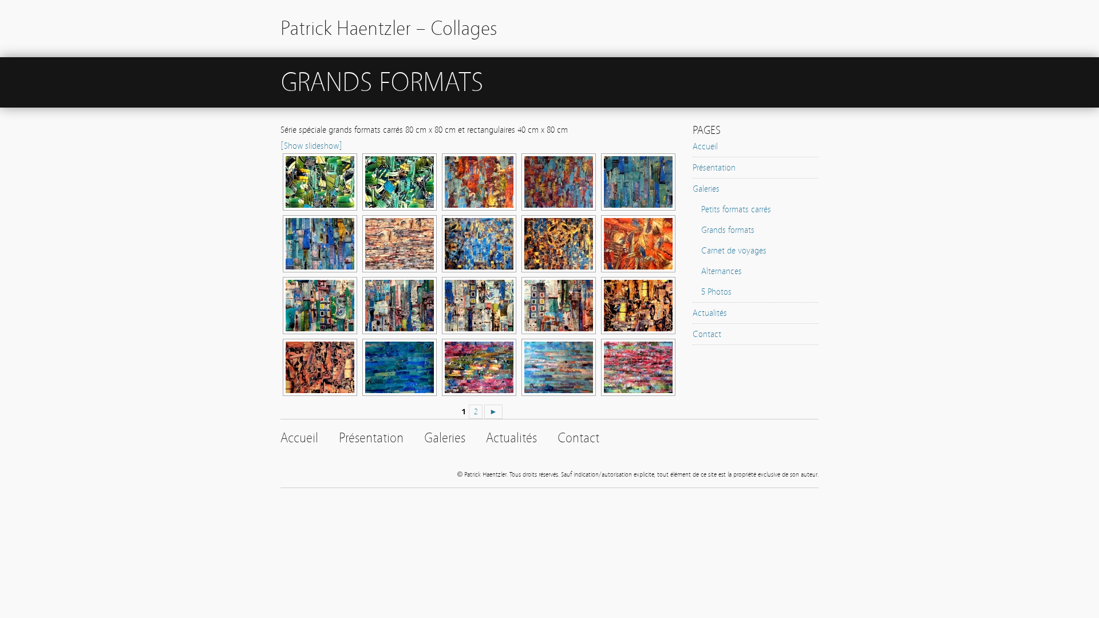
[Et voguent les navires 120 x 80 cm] (398, 243)
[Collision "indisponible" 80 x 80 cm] (478, 243)
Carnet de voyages (733, 250)
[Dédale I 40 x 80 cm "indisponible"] (637, 182)
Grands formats (727, 230)
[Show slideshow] (311, 146)
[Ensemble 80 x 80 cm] (637, 367)
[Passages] (557, 305)
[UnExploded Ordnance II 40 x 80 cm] (478, 182)
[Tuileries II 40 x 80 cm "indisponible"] (318, 182)
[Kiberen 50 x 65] (637, 305)
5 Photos (716, 292)
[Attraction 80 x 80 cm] (557, 243)
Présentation (714, 168)
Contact (707, 334)
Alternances (721, 271)
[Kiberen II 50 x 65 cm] (318, 367)
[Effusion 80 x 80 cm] (478, 367)
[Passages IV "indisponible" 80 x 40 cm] (318, 305)
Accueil (705, 146)
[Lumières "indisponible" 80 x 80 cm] (557, 367)
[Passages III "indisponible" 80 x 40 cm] (398, 305)
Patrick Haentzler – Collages (388, 28)
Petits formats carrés (736, 209)
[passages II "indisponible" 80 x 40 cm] (478, 305)
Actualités (710, 313)
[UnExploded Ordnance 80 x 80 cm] (557, 182)
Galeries (706, 189)
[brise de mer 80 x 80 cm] (398, 367)
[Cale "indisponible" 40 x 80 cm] (637, 243)
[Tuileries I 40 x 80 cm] (398, 182)
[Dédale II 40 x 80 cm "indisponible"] (318, 243)
